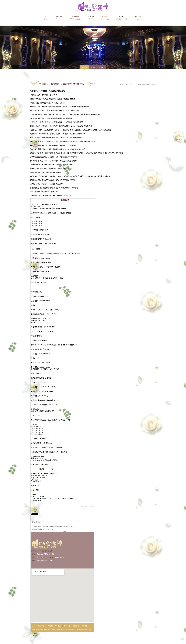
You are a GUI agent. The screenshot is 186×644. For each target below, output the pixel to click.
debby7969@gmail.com (46, 560)
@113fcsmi (59, 557)
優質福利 (122, 18)
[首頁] (93, 6)
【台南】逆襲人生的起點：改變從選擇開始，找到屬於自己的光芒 (54, 527)
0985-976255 (41, 557)
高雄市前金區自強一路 (45, 554)
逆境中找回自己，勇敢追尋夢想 (42, 529)
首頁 (46, 18)
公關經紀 (75, 18)
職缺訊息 (105, 18)
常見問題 (91, 18)
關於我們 (59, 18)
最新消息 (138, 18)
